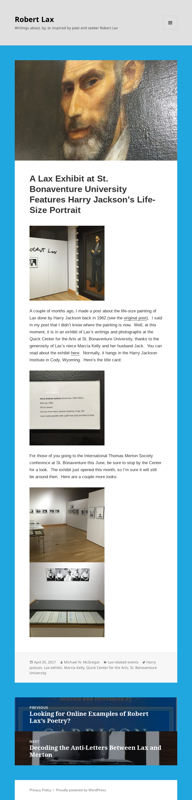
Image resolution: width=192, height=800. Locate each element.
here (75, 353)
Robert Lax (34, 19)
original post (135, 318)
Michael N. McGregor (82, 662)
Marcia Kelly (74, 667)
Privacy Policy (40, 790)
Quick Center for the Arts (107, 667)
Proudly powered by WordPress (81, 790)
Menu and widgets (170, 29)
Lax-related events (123, 662)
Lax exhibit (53, 667)
